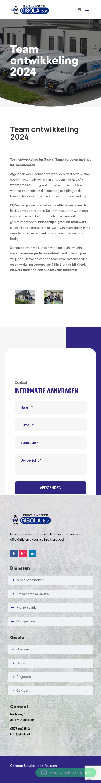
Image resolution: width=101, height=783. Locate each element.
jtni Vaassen (48, 766)
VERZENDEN (50, 487)
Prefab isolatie (26, 608)
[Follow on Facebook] (14, 553)
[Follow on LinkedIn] (32, 553)
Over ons (22, 649)
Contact (22, 690)
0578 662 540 (20, 729)
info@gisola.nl (20, 734)
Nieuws (21, 663)
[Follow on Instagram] (23, 553)
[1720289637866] (53, 303)
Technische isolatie (30, 580)
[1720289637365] (25, 303)
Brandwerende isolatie (32, 594)
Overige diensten (28, 621)
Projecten (23, 677)
